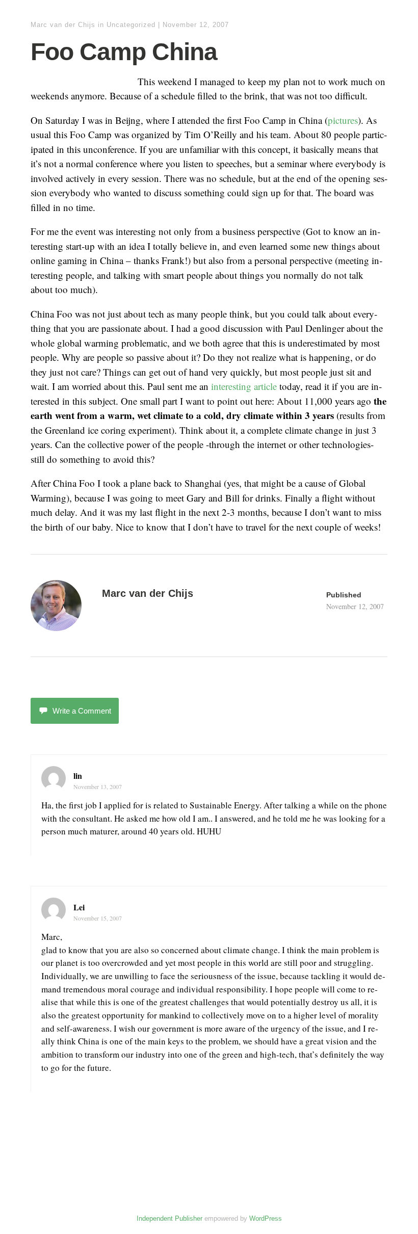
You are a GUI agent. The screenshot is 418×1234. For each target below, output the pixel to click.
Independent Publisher (169, 1218)
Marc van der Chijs (63, 25)
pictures (343, 120)
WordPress (265, 1218)
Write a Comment (82, 710)
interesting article (244, 386)
